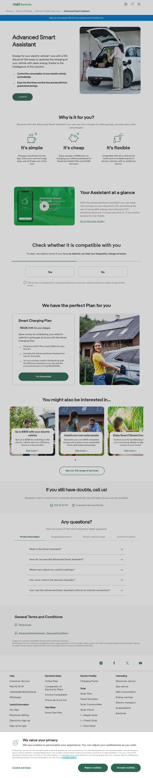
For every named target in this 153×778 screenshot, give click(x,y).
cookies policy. (69, 758)
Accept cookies (126, 768)
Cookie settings (21, 768)
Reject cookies (93, 768)
